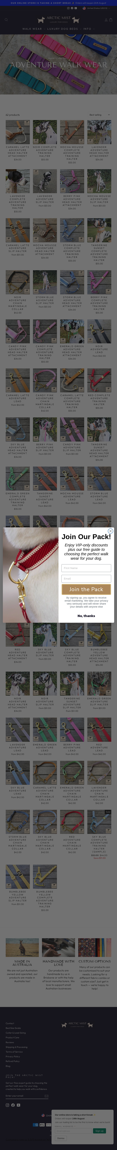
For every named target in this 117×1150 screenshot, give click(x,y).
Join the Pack (86, 589)
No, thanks (86, 615)
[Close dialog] (110, 531)
